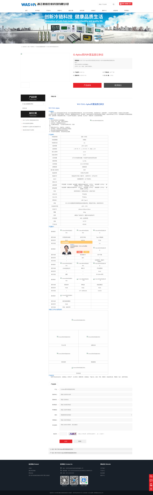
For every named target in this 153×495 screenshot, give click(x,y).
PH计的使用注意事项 (28, 123)
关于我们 (37, 10)
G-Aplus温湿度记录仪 (40, 46)
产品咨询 (87, 85)
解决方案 (71, 10)
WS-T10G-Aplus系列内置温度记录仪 (64, 449)
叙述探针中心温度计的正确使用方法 (32, 126)
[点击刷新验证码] (73, 433)
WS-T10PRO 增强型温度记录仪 (31, 120)
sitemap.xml (100, 492)
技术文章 (82, 10)
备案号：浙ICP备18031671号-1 (76, 492)
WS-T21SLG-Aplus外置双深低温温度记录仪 (65, 452)
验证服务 (102, 473)
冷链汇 (30, 468)
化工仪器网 (90, 492)
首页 (26, 10)
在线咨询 (115, 10)
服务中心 (104, 10)
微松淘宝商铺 (32, 470)
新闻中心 (60, 10)
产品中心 (48, 10)
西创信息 (31, 473)
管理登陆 (96, 492)
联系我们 (126, 10)
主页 (28, 46)
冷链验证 (93, 10)
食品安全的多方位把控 (28, 130)
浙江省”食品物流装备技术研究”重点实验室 (39, 475)
